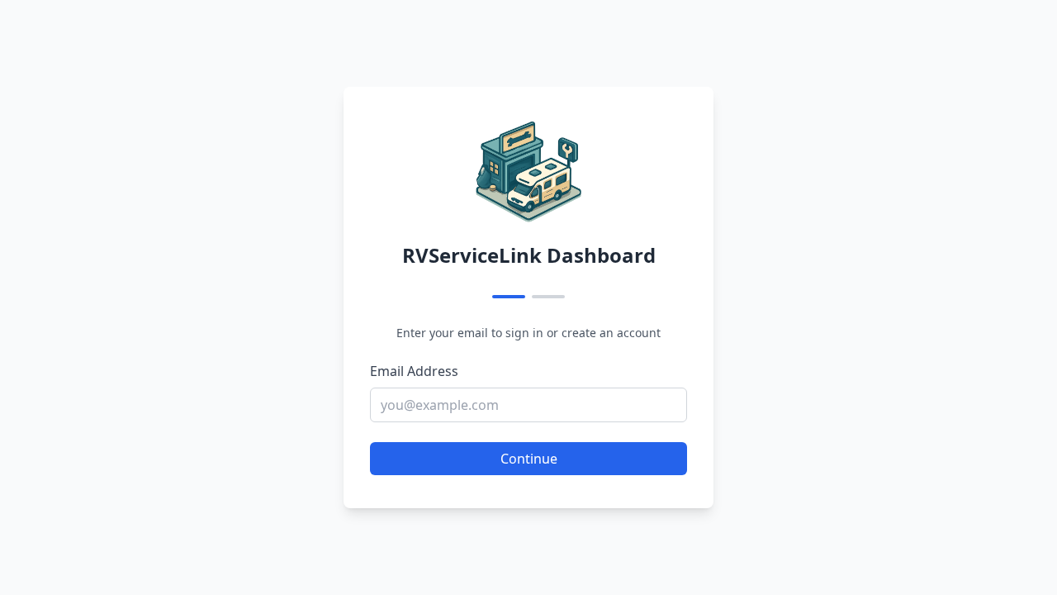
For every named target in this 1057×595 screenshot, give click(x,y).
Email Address (414, 371)
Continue (528, 459)
